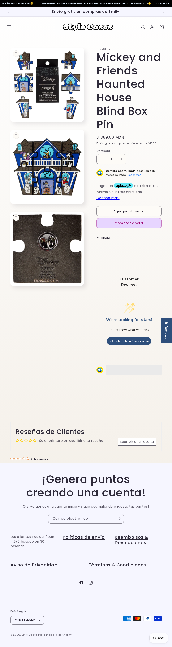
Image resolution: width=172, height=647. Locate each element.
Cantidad (103, 151)
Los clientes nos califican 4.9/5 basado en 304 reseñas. (32, 541)
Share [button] (105, 238)
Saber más (134, 175)
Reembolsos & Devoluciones (131, 540)
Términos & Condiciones (117, 565)
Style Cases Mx (32, 634)
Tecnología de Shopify (57, 634)
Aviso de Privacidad (34, 565)
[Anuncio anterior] (8, 11)
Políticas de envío (84, 537)
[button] (8, 27)
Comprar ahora (129, 223)
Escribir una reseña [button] (137, 441)
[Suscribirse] (119, 519)
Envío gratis (105, 143)
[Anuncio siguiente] (163, 11)
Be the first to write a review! (129, 341)
